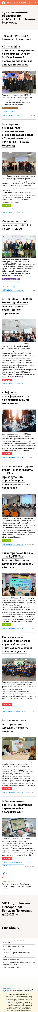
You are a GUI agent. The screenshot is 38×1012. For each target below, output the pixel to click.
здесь (30, 999)
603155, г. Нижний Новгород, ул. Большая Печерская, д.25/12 (17, 909)
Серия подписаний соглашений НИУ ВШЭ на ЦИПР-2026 (17, 225)
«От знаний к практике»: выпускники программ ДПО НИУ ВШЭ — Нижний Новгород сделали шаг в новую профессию (18, 55)
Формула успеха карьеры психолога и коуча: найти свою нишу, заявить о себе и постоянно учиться (17, 644)
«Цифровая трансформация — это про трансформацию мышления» (16, 397)
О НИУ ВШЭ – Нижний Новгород (13, 946)
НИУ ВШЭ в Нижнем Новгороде (16, 3)
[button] (14, 940)
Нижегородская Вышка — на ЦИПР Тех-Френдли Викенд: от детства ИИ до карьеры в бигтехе (18, 560)
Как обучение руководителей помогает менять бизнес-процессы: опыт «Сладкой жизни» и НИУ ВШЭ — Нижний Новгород (17, 134)
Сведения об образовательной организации (17, 953)
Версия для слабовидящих (11, 959)
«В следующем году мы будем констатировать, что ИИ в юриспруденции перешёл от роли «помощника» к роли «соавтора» (17, 477)
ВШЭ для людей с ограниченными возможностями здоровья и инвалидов (19, 963)
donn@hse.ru (10, 928)
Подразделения (8, 956)
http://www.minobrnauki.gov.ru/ (13, 988)
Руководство (7, 949)
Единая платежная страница (12, 967)
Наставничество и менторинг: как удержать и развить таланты (15, 725)
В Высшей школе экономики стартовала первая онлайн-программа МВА (17, 806)
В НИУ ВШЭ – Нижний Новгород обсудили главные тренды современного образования (17, 306)
